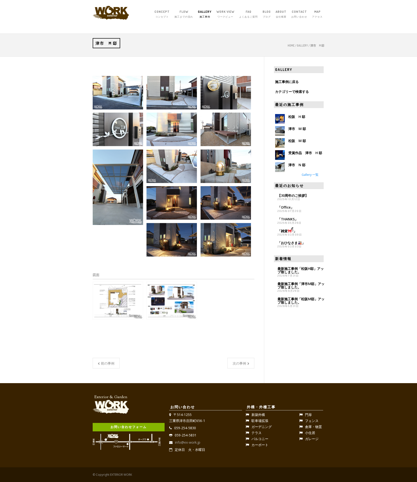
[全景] (118, 92)
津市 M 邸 (297, 128)
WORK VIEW (225, 14)
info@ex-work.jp (187, 442)
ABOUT (281, 14)
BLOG (267, 14)
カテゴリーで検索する (292, 91)
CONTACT (299, 14)
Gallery (302, 45)
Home (291, 45)
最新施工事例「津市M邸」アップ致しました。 (301, 285)
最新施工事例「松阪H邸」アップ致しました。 (301, 270)
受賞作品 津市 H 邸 (305, 152)
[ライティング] (226, 166)
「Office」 (286, 207)
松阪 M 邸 (297, 140)
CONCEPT (162, 14)
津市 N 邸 (297, 165)
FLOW (183, 14)
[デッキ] (226, 129)
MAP (317, 14)
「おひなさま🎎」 (291, 242)
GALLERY (205, 14)
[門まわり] (171, 92)
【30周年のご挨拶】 (293, 195)
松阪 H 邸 (296, 116)
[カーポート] (118, 187)
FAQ (248, 14)
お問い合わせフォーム (129, 427)
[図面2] (171, 300)
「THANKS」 (288, 219)
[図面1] (118, 300)
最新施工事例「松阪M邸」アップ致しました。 (301, 301)
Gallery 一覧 (310, 175)
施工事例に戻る (287, 81)
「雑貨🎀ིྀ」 (287, 231)
